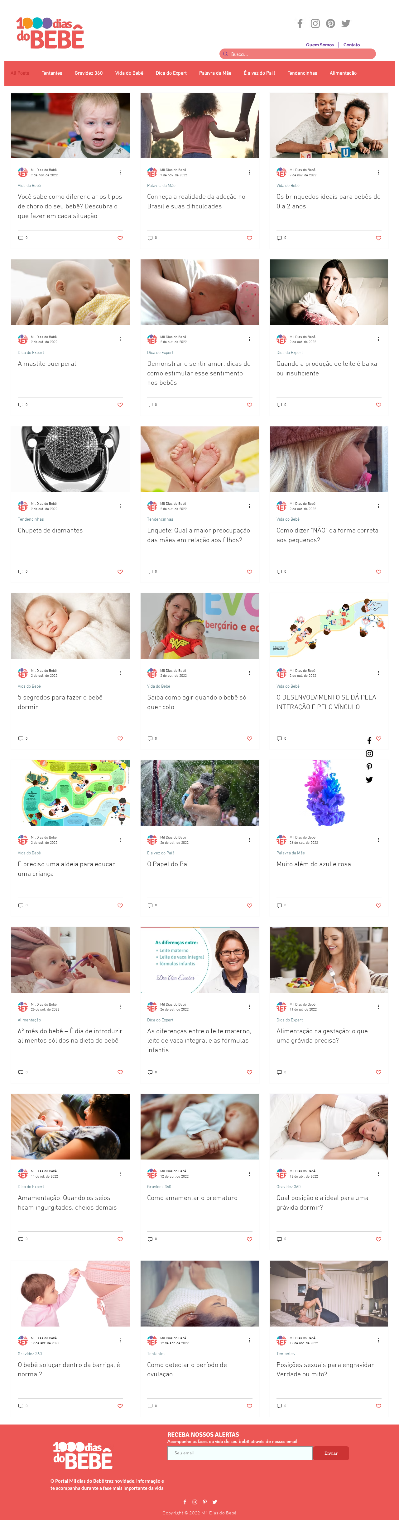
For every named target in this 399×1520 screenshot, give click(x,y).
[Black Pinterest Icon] (369, 766)
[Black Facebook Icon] (369, 740)
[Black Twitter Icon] (369, 779)
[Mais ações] (122, 172)
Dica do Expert (171, 73)
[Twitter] (346, 23)
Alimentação (343, 73)
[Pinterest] (330, 23)
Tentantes (52, 73)
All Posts (20, 73)
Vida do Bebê (129, 73)
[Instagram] (315, 23)
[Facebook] (300, 23)
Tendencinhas (302, 73)
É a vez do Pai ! (259, 73)
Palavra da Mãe (215, 73)
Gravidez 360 (89, 73)
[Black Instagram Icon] (369, 753)
